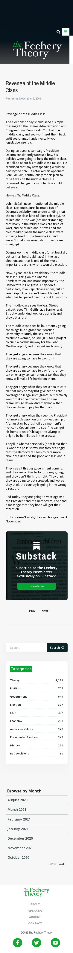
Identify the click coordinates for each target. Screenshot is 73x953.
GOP (13, 713)
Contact (35, 923)
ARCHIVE (35, 917)
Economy (16, 721)
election (15, 704)
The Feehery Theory (37, 52)
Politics (15, 688)
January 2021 (17, 829)
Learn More (36, 586)
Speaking (35, 910)
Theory (15, 680)
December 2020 (20, 838)
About (35, 904)
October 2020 (18, 857)
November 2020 (20, 848)
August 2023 (17, 800)
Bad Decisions (19, 753)
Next (46, 611)
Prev (30, 611)
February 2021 (19, 819)
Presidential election (24, 737)
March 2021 (16, 809)
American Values (21, 729)
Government (18, 696)
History (15, 745)
